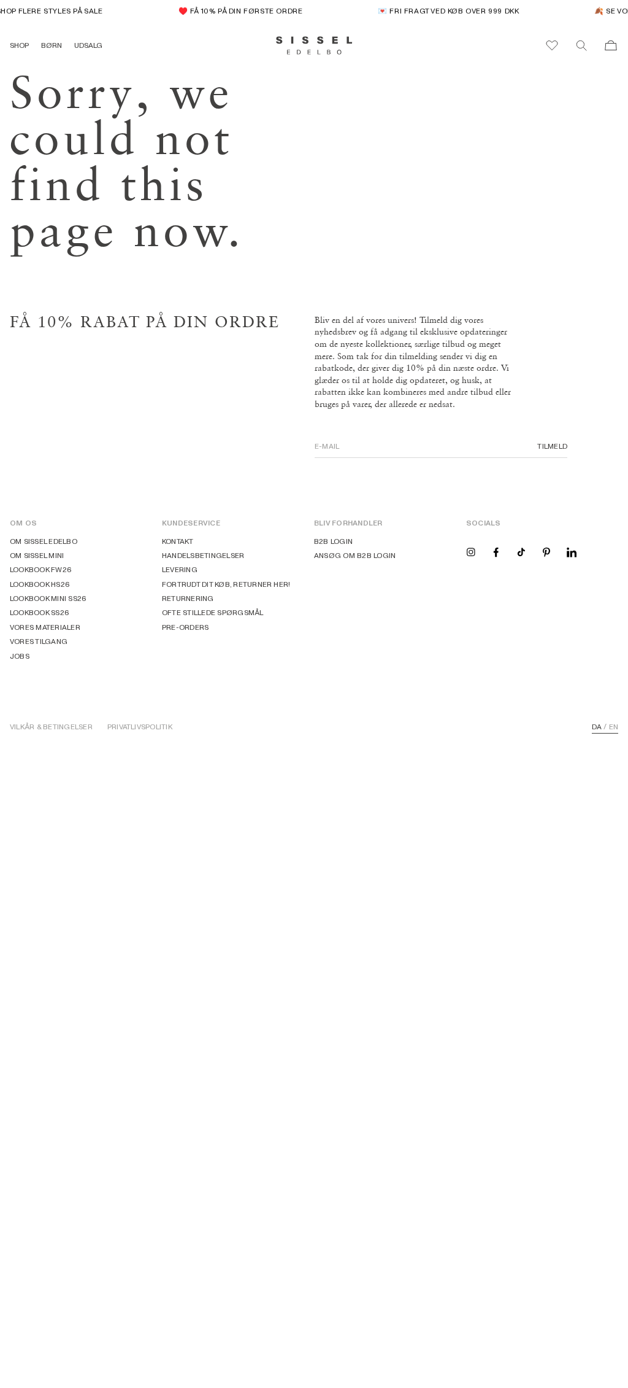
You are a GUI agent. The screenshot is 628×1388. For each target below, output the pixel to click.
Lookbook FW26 (41, 569)
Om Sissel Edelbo (43, 541)
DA (597, 727)
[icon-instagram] (471, 552)
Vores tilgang (38, 641)
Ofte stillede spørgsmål (213, 612)
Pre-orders (185, 627)
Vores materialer (45, 627)
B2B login (333, 541)
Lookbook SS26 (39, 612)
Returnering (188, 598)
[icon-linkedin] (571, 552)
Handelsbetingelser (203, 555)
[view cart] (610, 45)
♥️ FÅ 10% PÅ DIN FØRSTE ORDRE (236, 11)
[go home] (314, 45)
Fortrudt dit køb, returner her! (226, 584)
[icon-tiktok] (521, 552)
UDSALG (88, 45)
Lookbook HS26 (40, 584)
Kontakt (178, 541)
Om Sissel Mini (37, 555)
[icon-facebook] (496, 552)
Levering (179, 569)
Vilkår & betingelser (51, 727)
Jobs (19, 656)
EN (613, 727)
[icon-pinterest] (546, 552)
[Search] (581, 45)
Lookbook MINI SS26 (48, 598)
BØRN (51, 45)
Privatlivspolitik (139, 727)
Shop (19, 45)
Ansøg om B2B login (355, 555)
